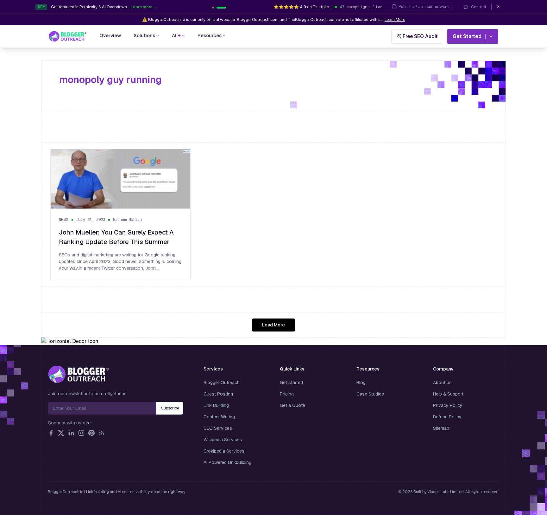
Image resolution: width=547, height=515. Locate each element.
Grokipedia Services (224, 451)
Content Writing (219, 417)
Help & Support (448, 394)
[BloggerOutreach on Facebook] (51, 433)
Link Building (216, 405)
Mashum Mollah (127, 219)
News (63, 219)
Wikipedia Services (223, 439)
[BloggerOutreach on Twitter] (61, 433)
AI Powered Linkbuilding (227, 462)
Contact (478, 7)
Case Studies (370, 394)
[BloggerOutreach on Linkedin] (71, 433)
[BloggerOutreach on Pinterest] (91, 433)
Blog (361, 382)
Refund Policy (447, 417)
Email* (102, 408)
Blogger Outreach (222, 382)
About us (442, 382)
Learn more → (178, 8)
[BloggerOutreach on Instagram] (81, 433)
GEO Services (218, 428)
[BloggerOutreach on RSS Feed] (101, 433)
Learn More (395, 19)
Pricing (287, 394)
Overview (110, 35)
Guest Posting (218, 394)
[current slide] (217, 8)
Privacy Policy (447, 405)
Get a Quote (292, 405)
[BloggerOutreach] (78, 374)
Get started (291, 382)
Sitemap (441, 428)
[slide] (225, 8)
